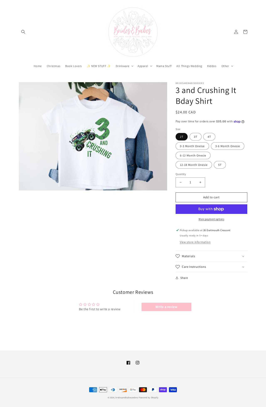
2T (181, 137)
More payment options (211, 219)
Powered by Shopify (149, 397)
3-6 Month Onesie (227, 146)
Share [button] (184, 278)
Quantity (181, 174)
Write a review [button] (166, 307)
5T (220, 165)
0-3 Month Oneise (192, 146)
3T (195, 137)
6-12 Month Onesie (193, 155)
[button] (23, 31)
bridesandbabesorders (127, 397)
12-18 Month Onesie (194, 165)
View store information (195, 242)
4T (209, 137)
